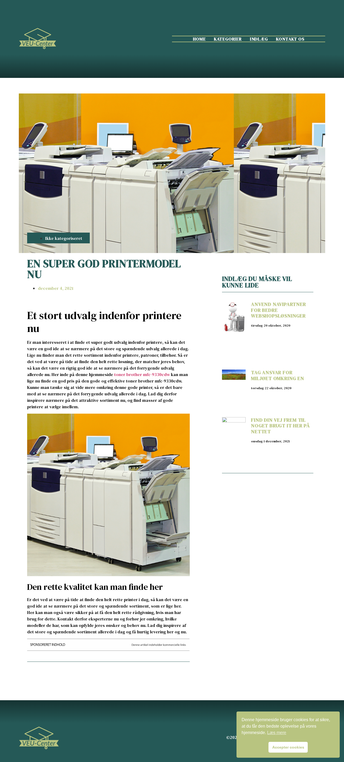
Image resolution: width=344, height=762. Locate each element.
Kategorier (228, 39)
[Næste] (148, 674)
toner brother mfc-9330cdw (142, 374)
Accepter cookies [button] (288, 747)
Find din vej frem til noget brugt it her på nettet (280, 426)
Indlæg (259, 39)
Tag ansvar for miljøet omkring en (277, 375)
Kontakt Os (290, 39)
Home (199, 39)
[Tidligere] (67, 674)
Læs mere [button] (276, 732)
